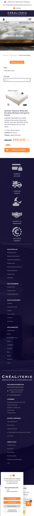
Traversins (10, 317)
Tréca (8, 363)
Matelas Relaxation (12, 270)
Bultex (9, 341)
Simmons (9, 359)
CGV (8, 463)
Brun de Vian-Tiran (12, 337)
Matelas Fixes (11, 274)
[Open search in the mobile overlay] (17, 19)
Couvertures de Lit (12, 307)
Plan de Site (10, 448)
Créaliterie (10, 345)
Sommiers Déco (11, 290)
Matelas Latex (11, 263)
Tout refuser (12, 502)
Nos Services (10, 425)
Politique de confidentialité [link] (12, 510)
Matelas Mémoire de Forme (14, 267)
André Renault (11, 330)
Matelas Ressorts (11, 252)
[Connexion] (3, 19)
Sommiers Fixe (11, 287)
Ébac (8, 352)
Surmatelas (10, 277)
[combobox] (15, 80)
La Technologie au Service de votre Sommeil (18, 432)
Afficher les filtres (17, 62)
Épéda (9, 355)
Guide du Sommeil (12, 428)
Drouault (9, 348)
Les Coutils (10, 436)
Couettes (9, 303)
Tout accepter (12, 498)
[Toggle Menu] (29, 19)
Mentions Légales (11, 456)
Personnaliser (12, 506)
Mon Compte (10, 452)
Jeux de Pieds (11, 314)
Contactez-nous (11, 445)
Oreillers (9, 310)
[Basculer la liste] (28, 80)
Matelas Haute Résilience (13, 259)
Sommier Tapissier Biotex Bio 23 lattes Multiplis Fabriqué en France (16, 113)
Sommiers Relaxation (12, 294)
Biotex (9, 334)
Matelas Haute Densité (13, 256)
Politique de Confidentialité (14, 459)
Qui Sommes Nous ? (12, 421)
